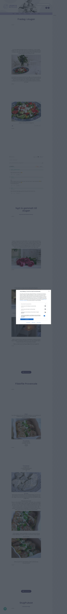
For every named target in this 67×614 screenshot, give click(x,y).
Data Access (33, 322)
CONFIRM (27, 319)
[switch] (45, 306)
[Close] (49, 291)
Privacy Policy (39, 322)
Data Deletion (28, 322)
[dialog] (33, 307)
